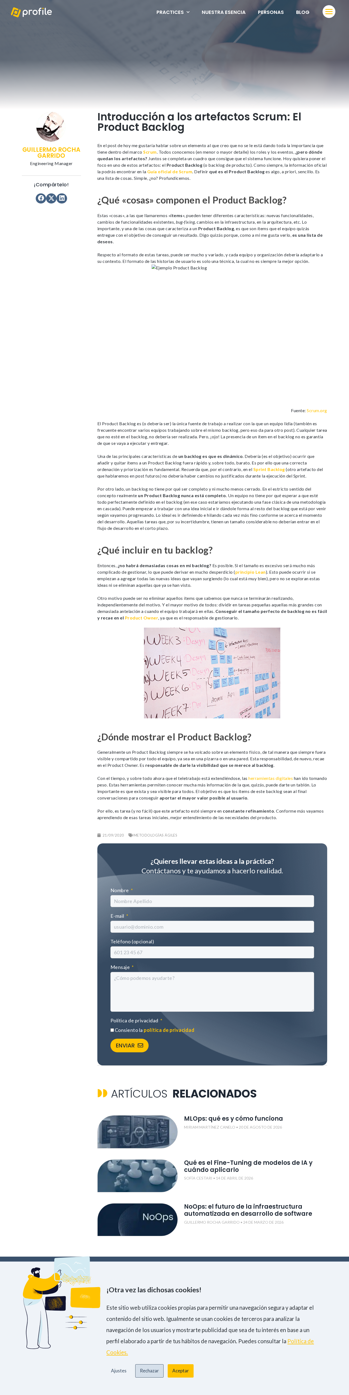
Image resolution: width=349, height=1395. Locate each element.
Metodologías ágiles (155, 835)
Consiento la (155, 1030)
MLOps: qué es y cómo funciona (235, 1118)
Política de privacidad (135, 1020)
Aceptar (180, 1370)
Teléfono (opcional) (132, 941)
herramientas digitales (270, 778)
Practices (170, 12)
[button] (41, 198)
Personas (271, 12)
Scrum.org (317, 410)
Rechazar (149, 1370)
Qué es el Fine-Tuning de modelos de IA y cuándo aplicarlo (248, 1166)
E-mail (117, 916)
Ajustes (119, 1370)
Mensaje (120, 967)
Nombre (120, 890)
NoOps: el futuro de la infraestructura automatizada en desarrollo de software (248, 1210)
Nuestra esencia (224, 12)
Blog (302, 12)
